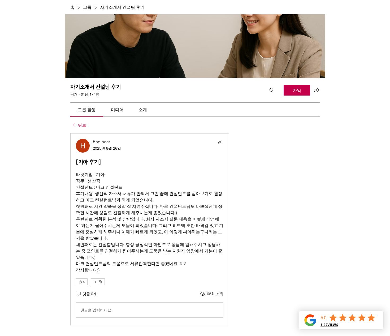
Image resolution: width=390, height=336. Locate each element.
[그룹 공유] (316, 90)
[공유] (220, 142)
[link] (87, 109)
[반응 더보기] (98, 281)
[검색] (271, 90)
